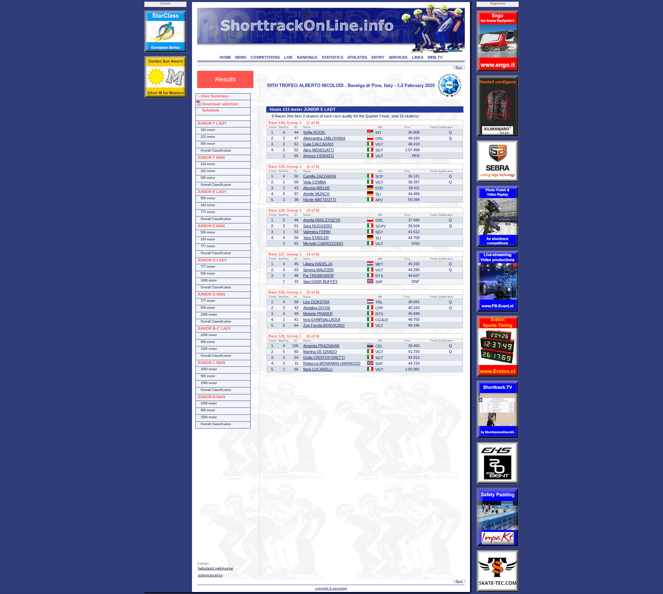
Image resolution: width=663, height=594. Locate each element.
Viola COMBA (314, 182)
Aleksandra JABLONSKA (324, 138)
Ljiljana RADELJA (317, 264)
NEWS (240, 57)
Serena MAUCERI (318, 270)
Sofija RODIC (314, 132)
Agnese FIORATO (318, 156)
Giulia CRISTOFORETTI (324, 357)
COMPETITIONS (265, 57)
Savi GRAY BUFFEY (320, 281)
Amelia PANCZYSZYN (321, 220)
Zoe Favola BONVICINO (324, 325)
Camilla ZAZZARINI (319, 176)
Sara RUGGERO (317, 226)
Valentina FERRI (316, 232)
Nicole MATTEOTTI (319, 200)
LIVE (288, 57)
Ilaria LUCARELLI (318, 369)
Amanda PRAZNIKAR (321, 346)
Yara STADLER (316, 238)
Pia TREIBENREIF (318, 276)
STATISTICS (332, 57)
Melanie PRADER (318, 314)
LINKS (417, 57)
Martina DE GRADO (320, 351)
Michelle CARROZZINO (323, 243)
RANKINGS (307, 57)
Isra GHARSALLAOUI (321, 319)
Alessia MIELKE (316, 188)
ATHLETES (357, 57)
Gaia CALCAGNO (318, 144)
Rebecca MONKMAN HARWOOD (332, 363)
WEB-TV (434, 57)
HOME (225, 57)
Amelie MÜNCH (316, 194)
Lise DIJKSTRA (316, 302)
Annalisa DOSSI (316, 308)
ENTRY (378, 57)
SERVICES (398, 57)
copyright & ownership (331, 588)
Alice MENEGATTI (318, 150)
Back (459, 67)
